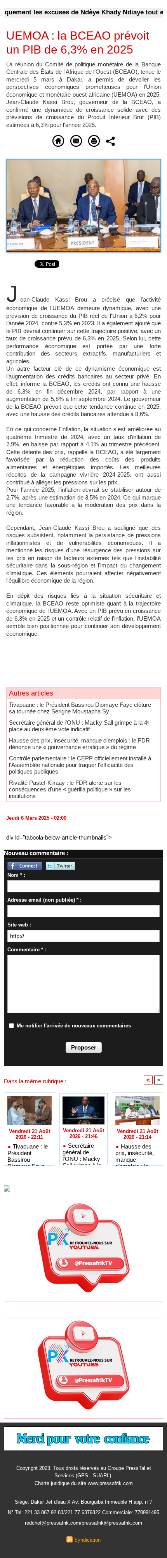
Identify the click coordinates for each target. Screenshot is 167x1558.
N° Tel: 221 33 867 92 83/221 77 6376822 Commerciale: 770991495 (83, 1512)
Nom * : (16, 875)
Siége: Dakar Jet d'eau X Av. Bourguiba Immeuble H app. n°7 (83, 1502)
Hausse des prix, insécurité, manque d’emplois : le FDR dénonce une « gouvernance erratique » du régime (79, 743)
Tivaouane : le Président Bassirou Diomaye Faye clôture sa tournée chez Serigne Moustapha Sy (80, 708)
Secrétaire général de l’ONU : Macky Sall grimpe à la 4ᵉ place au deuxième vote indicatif (79, 725)
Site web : (19, 925)
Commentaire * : (26, 949)
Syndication (87, 1540)
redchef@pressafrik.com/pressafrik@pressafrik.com (83, 1523)
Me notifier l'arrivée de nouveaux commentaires (74, 1026)
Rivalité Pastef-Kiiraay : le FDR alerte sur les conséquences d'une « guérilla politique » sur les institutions (70, 789)
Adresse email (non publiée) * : (44, 900)
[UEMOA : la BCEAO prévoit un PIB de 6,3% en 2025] (83, 162)
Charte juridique (52, 1483)
